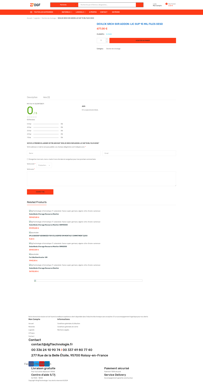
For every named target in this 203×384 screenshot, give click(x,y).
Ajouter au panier (143, 40)
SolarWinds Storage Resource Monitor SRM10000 (48, 225)
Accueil (29, 18)
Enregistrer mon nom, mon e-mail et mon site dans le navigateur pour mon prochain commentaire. (62, 159)
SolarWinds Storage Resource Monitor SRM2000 (48, 246)
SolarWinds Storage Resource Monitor (44, 214)
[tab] (32, 98)
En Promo (116, 12)
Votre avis (31, 169)
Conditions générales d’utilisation (68, 323)
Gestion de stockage (49, 18)
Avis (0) (46, 97)
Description (32, 97)
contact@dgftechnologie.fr (52, 344)
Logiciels (80, 12)
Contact (103, 12)
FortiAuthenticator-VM (38, 257)
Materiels (66, 12)
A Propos (93, 12)
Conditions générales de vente (67, 327)
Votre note (31, 164)
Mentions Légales (63, 330)
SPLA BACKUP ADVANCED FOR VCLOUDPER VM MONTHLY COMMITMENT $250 (58, 236)
